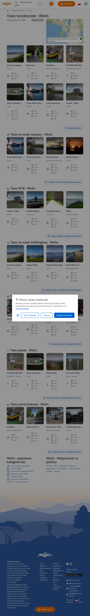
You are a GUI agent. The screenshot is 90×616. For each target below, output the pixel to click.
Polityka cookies (22, 309)
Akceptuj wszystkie (64, 315)
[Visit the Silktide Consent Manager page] (18, 315)
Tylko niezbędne (30, 315)
